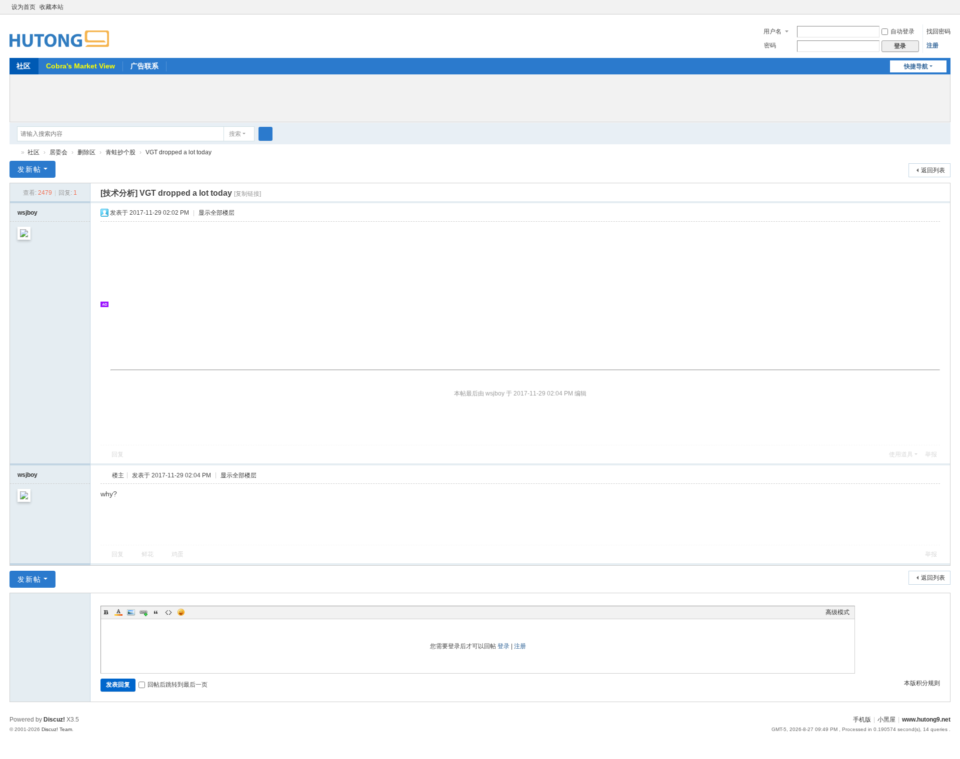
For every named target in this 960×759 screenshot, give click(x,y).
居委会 (59, 152)
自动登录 (902, 31)
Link (143, 612)
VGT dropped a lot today (179, 152)
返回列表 (933, 170)
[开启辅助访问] (936, 6)
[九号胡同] (59, 32)
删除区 (87, 152)
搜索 (235, 133)
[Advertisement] (480, 96)
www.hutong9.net (926, 719)
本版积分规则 (922, 683)
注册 (932, 45)
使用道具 (901, 454)
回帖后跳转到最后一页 (178, 684)
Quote (156, 612)
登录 (504, 646)
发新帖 (30, 169)
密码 (770, 45)
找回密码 (938, 31)
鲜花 (148, 554)
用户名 (773, 31)
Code (169, 612)
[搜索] (265, 134)
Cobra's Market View (80, 66)
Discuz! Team (57, 729)
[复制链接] (247, 193)
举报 (931, 454)
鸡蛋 (178, 554)
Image (131, 612)
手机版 (862, 719)
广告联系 (144, 66)
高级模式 (838, 612)
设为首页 (24, 6)
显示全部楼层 (216, 212)
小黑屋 (887, 719)
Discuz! (54, 719)
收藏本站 (52, 6)
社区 (23, 66)
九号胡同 (14, 152)
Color (119, 612)
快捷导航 (916, 66)
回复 (118, 454)
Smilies (181, 612)
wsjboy (28, 212)
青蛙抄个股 (121, 152)
